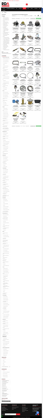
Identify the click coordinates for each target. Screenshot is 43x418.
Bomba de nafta (5, 46)
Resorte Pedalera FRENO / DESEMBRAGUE (6, 128)
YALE (39, 8)
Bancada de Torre (5, 288)
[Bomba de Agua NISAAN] (37, 23)
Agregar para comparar (16, 32)
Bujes (4, 64)
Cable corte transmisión (5, 182)
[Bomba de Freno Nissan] (37, 36)
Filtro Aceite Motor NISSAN (15, 106)
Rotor (4, 202)
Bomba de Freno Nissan (37, 41)
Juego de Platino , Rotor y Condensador (9, 32)
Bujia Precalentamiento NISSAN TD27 (16, 55)
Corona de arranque (6, 38)
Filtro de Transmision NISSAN (23, 106)
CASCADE (35, 8)
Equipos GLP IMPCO (5, 316)
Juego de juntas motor (5, 233)
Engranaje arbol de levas (7, 41)
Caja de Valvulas (5, 332)
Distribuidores (5, 28)
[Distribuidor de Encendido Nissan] (37, 75)
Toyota (4, 8)
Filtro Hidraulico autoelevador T (4, 390)
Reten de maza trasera (5, 68)
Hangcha (20, 8)
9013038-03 (4, 385)
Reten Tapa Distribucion (4, 260)
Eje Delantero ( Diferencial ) (5, 336)
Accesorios (4, 155)
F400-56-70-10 (4, 387)
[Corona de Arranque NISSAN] (30, 75)
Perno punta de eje (6, 61)
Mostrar (25, 15)
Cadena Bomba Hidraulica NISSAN (30, 54)
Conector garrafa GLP (6, 304)
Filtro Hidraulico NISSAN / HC (30, 106)
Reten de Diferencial (6, 343)
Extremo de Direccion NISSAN (37, 88)
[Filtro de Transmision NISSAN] (23, 101)
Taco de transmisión (6, 186)
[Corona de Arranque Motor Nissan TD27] (23, 75)
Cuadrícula (38, 16)
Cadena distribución (6, 40)
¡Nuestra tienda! (5, 398)
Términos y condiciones (6, 372)
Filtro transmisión (6, 17)
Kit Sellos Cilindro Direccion (5, 75)
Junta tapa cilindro (6, 37)
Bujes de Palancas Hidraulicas (5, 334)
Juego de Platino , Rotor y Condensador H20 (23, 119)
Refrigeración (5, 131)
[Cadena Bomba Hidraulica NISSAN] (30, 49)
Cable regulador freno (5, 110)
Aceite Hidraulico (5, 352)
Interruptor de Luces (6, 222)
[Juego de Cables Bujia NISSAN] (15, 114)
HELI (16, 8)
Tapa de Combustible (6, 311)
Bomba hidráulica (5, 325)
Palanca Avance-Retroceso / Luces (5, 218)
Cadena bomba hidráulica (7, 49)
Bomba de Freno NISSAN (30, 41)
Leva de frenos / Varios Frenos (5, 118)
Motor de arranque (6, 34)
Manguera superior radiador (6, 136)
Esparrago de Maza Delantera (6, 340)
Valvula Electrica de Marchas (6, 180)
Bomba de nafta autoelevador (4, 396)
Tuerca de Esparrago (6, 341)
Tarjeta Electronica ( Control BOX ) (6, 228)
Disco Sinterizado (5, 169)
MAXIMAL (4, 10)
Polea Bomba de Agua (5, 151)
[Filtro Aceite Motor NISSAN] (15, 101)
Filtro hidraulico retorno (5, 98)
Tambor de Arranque (6, 209)
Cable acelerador (5, 299)
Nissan (24, 8)
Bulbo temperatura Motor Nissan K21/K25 (23, 55)
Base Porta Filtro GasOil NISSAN (23, 28)
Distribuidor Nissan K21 (15, 93)
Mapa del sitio (4, 410)
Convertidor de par (6, 176)
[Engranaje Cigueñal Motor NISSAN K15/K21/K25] (30, 88)
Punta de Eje (5, 89)
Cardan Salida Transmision (5, 193)
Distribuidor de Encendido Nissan (37, 80)
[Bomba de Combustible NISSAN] (23, 36)
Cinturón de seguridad (4, 162)
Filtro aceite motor (6, 18)
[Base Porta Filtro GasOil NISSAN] (23, 23)
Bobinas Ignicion (5, 208)
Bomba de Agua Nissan (15, 41)
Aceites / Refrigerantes (6, 347)
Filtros (4, 16)
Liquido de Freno (5, 353)
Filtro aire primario (5, 92)
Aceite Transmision (5, 350)
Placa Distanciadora (6, 189)
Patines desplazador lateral (6, 273)
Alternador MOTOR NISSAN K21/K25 (15, 28)
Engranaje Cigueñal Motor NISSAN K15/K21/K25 (30, 93)
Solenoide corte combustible (5, 301)
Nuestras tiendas (5, 376)
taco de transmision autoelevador (5, 383)
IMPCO (32, 8)
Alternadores (5, 35)
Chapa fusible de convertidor (5, 184)
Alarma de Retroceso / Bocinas (6, 226)
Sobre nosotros (5, 373)
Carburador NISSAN (37, 66)
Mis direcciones (24, 409)
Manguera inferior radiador (5, 138)
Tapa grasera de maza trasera (5, 70)
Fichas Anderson (5, 219)
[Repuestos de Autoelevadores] (8, 4)
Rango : (3, 52)
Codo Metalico (5, 149)
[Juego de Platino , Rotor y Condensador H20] (23, 114)
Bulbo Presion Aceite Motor (6, 253)
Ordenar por (14, 15)
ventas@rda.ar (17, 0)
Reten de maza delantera (5, 120)
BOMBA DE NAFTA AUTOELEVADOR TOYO (5, 394)
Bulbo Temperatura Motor (7, 43)
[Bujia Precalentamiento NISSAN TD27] (15, 49)
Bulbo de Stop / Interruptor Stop (5, 126)
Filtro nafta (4, 102)
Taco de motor (5, 250)
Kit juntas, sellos (5, 172)
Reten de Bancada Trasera (5, 262)
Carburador (5, 47)
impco (3, 392)
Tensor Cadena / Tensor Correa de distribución (5, 241)
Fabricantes (4, 357)
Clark (3, 360)
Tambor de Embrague (6, 191)
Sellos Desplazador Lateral (6, 281)
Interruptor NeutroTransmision (5, 188)
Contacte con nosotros (5, 409)
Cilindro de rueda (5, 113)
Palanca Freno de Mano (5, 124)
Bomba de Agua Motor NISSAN (30, 28)
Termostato (4, 134)
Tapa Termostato (5, 148)
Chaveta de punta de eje (6, 78)
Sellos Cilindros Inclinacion (5, 277)
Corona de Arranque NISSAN (30, 80)
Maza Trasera (5, 87)
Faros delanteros (5, 157)
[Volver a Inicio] (2, 12)
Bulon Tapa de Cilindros (5, 258)
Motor (4, 36)
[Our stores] (6, 399)
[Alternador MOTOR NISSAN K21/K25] (15, 23)
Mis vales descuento (25, 408)
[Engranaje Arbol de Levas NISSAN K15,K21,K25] (23, 88)
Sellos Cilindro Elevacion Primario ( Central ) (5, 284)
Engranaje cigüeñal (6, 42)
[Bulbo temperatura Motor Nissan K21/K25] (23, 49)
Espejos (4, 165)
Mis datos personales (25, 410)
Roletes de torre (5, 268)
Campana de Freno (6, 130)
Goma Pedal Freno (5, 122)
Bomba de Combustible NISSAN (23, 41)
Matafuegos (5, 163)
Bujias (4, 31)
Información (4, 369)
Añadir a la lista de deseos (15, 31)
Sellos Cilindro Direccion (5, 279)
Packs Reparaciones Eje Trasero (6, 84)
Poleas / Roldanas (5, 271)
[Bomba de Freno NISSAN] (30, 36)
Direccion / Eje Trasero (6, 57)
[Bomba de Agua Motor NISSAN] (30, 23)
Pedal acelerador (5, 303)
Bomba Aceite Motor (6, 265)
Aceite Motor (5, 349)
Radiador (4, 140)
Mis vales (23, 411)
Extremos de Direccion (6, 58)
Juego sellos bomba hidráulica (6, 329)
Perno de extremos (6, 60)
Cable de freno (5, 108)
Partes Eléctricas (5, 33)
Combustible (5, 44)
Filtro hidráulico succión (5, 100)
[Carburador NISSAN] (37, 62)
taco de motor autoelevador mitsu (5, 388)
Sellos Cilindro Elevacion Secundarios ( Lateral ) (6, 286)
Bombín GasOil (5, 45)
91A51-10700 (4, 384)
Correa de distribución (4, 238)
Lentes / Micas (5, 166)
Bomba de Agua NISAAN (37, 28)
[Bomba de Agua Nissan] (15, 36)
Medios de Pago (5, 375)
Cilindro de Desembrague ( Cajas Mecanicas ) (6, 196)
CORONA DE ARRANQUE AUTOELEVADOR (5, 381)
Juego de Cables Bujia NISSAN (15, 119)
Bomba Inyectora (5, 317)
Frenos (4, 106)
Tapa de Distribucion (6, 251)
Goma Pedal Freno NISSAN (38, 106)
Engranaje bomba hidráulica (5, 323)
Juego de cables (5, 30)
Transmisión (4, 168)
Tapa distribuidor (6, 29)
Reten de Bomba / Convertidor (5, 178)
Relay (4, 224)
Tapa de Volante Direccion (5, 86)
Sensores (4, 221)
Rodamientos (5, 63)
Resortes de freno (5, 116)
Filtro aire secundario (6, 93)
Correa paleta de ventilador (5, 145)
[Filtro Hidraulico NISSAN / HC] (30, 101)
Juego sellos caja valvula (5, 327)
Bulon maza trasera (6, 71)
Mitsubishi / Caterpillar (10, 8)
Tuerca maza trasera (6, 73)
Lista (40, 16)
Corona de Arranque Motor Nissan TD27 (23, 80)
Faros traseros (5, 158)
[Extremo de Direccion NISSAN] (37, 86)
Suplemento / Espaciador (5, 293)
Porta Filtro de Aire (5, 105)
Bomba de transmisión (4, 174)
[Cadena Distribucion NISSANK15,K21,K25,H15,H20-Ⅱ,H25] (30, 62)
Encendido (4, 27)
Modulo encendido (5, 206)
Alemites (4, 80)
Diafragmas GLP (5, 306)
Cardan (4, 330)
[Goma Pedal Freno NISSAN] (37, 101)
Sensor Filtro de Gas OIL (6, 313)
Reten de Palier (5, 344)
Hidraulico (4, 48)
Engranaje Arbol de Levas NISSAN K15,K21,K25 (23, 93)
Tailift (28, 8)
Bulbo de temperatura (6, 141)
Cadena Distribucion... (30, 67)
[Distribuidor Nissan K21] (15, 88)
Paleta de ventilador (6, 143)
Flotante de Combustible (4, 308)
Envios (4, 370)
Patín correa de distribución (5, 243)
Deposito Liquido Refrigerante (5, 154)
